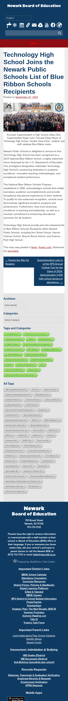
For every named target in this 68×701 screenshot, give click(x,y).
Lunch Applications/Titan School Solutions (34, 635)
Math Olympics (52, 420)
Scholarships (34, 605)
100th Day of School (14, 349)
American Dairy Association (18, 395)
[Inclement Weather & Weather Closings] (15, 25)
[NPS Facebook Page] (53, 25)
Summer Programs (34, 612)
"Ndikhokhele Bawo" (14, 339)
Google (43, 410)
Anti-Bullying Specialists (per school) (34, 662)
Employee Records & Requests (34, 678)
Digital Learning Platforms (34, 588)
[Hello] (59, 25)
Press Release (32, 446)
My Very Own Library (15, 425)
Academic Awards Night (41, 360)
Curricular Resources (34, 581)
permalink (13, 251)
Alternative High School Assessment (20, 375)
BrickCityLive (42, 395)
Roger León (45, 247)
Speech (27, 466)
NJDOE (53, 430)
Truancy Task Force (34, 622)
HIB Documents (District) (34, 659)
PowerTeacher (34, 602)
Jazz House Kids (32, 415)
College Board (13, 405)
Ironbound (12, 415)
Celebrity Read (13, 400)
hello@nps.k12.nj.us (44, 554)
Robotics (10, 461)
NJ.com (38, 430)
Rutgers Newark (28, 461)
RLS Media (51, 456)
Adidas (8, 365)
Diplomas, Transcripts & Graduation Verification (34, 675)
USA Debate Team (14, 486)
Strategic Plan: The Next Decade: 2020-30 (34, 609)
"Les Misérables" (12, 334)
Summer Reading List (34, 615)
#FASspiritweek (45, 339)
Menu (34, 43)
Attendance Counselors (34, 578)
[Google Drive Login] (40, 25)
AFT (42, 365)
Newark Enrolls (34, 642)
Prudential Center (14, 451)
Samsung (47, 461)
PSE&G (10, 456)
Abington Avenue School (16, 360)
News (34, 247)
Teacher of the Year (15, 476)
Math (35, 420)
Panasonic (11, 440)
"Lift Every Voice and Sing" (36, 334)
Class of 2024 (52, 400)
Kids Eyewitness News (16, 420)
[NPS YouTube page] (47, 25)
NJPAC (22, 435)
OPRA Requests (34, 685)
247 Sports (32, 349)
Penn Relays (12, 446)
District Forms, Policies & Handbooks (34, 585)
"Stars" (30, 339)
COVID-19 (31, 405)
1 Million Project (12, 344)
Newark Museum (38, 425)
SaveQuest (11, 466)
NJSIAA (37, 435)
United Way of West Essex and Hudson (23, 481)
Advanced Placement (25, 365)
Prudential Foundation (38, 451)
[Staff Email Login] (34, 25)
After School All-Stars (14, 370)
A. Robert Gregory (13, 354)
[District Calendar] (22, 25)
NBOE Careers (34, 595)
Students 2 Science (33, 471)
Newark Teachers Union (16, 430)
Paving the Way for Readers (17, 262)
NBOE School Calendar (34, 574)
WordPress (35, 561)
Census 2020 (32, 400)
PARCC (27, 440)
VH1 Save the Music (15, 491)
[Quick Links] (28, 25)
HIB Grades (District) (34, 655)
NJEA (9, 435)
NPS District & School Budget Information (34, 598)
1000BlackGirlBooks (51, 349)
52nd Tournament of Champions (37, 344)
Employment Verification (34, 682)
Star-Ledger (12, 471)
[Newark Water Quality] (9, 25)
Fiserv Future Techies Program (19, 410)
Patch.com (42, 440)
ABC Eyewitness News (35, 354)
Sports (42, 466)
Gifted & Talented (34, 592)
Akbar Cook (33, 370)
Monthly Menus (34, 639)
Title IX (34, 619)
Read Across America (30, 456)
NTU (50, 435)
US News (34, 486)
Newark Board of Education (34, 6)
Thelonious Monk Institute (41, 476)
